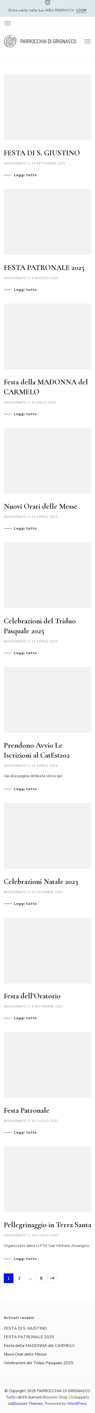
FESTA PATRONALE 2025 (44, 267)
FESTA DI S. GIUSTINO (42, 153)
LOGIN (81, 10)
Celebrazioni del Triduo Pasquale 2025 (38, 1363)
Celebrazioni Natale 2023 (41, 881)
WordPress (77, 1403)
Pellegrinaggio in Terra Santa (47, 1224)
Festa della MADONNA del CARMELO (39, 1345)
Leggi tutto (25, 175)
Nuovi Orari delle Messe (40, 506)
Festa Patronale (26, 1110)
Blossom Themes (27, 1403)
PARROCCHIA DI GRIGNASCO (48, 41)
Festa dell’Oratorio (32, 996)
